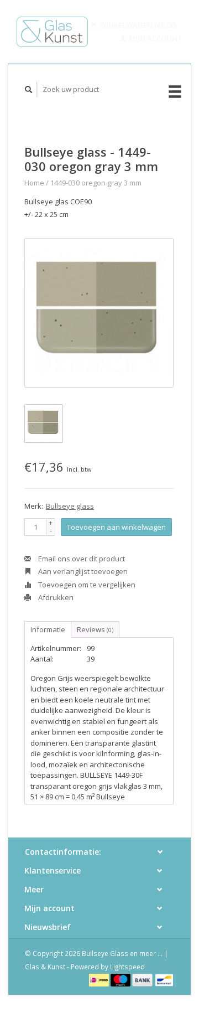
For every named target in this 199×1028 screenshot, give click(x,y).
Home (34, 183)
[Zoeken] (28, 89)
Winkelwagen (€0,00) (137, 25)
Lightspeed (127, 966)
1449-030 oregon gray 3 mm (96, 183)
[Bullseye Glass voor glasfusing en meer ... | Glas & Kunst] (52, 32)
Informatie (47, 629)
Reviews (95, 629)
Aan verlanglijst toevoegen (82, 571)
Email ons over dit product (80, 559)
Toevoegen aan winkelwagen (116, 527)
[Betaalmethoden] (100, 979)
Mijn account (154, 38)
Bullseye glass (70, 506)
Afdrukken (55, 597)
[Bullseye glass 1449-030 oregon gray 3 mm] (99, 313)
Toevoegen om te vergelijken (85, 585)
